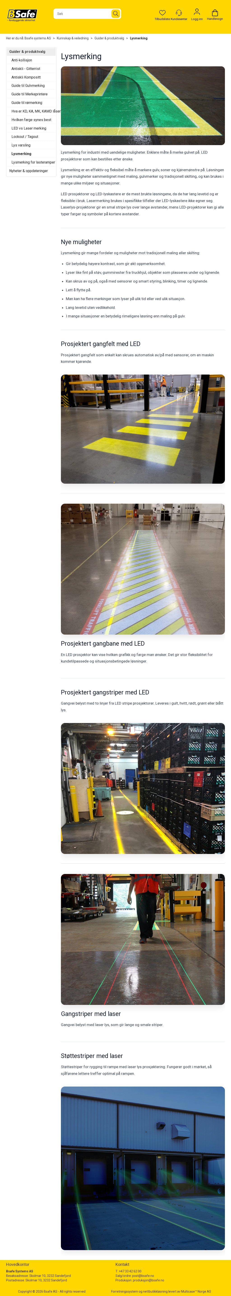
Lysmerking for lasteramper (32, 162)
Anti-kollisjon (22, 60)
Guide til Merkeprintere (30, 94)
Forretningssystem (124, 1291)
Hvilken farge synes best (31, 120)
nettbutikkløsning (155, 1291)
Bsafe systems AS (38, 38)
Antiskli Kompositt (26, 77)
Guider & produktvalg (109, 38)
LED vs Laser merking (29, 128)
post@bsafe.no (143, 1276)
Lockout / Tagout (25, 137)
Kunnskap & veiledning (73, 38)
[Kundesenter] (179, 13)
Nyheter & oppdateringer (28, 171)
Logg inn (197, 13)
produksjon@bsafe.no (148, 1280)
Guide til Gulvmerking (28, 85)
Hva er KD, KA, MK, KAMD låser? (32, 111)
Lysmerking (139, 38)
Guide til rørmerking (27, 103)
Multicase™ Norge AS (196, 1291)
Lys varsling (21, 145)
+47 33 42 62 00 (130, 1271)
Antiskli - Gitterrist (26, 69)
